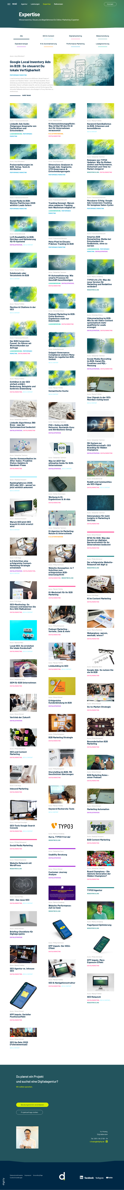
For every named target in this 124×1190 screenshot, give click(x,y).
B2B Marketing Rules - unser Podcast (98, 776)
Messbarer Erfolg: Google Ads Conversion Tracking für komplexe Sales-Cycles (100, 202)
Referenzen (58, 4)
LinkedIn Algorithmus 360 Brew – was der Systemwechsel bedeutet (22, 424)
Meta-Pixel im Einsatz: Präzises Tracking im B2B (61, 242)
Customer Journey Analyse (58, 873)
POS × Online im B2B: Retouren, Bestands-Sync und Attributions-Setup (61, 427)
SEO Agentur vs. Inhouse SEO (22, 969)
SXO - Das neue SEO (19, 899)
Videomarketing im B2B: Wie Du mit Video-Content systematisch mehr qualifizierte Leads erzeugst (100, 322)
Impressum (28, 1175)
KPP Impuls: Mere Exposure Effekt (96, 961)
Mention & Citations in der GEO (23, 308)
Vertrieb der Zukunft (20, 717)
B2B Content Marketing (98, 839)
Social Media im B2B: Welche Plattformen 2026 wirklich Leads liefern (22, 203)
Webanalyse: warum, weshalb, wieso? (97, 634)
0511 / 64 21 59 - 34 (101, 1138)
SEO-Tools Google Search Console (22, 826)
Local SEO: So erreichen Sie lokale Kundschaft (22, 646)
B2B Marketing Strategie (61, 737)
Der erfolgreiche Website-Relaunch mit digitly (100, 563)
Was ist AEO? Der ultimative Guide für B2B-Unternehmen (61, 463)
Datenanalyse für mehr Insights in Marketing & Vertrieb (98, 518)
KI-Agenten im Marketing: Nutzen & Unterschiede (61, 532)
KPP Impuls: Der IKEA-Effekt (60, 947)
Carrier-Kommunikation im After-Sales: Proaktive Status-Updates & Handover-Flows (23, 461)
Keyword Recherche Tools (61, 808)
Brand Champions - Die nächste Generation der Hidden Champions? (99, 873)
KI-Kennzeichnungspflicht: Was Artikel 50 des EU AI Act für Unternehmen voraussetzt (62, 127)
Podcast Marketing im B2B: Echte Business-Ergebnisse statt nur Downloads (62, 317)
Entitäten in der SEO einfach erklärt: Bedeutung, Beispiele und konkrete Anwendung (23, 385)
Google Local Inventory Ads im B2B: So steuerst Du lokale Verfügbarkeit (30, 66)
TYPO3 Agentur (94, 890)
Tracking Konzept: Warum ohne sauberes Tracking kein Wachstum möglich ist (62, 205)
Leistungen (35, 4)
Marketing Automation (98, 809)
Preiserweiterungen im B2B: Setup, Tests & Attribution (21, 166)
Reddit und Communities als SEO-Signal (99, 482)
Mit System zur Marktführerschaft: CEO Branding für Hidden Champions (99, 446)
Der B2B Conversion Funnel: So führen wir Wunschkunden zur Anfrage (20, 344)
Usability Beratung (58, 854)
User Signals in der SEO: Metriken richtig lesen (99, 398)
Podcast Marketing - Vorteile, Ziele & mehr (59, 630)
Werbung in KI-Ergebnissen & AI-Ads (59, 498)
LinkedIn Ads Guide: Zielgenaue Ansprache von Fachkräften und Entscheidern (23, 127)
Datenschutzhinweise (16, 1175)
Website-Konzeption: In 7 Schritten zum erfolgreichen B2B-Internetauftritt (61, 571)
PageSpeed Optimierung (99, 924)
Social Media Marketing (21, 845)
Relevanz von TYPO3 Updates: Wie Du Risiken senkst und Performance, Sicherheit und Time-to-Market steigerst (99, 164)
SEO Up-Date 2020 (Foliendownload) (19, 1043)
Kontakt (110, 4)
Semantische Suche (58, 390)
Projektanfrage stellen (29, 1112)
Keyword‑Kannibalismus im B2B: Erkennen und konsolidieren (99, 126)
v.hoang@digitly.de (97, 1141)
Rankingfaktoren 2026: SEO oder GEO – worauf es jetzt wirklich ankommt (22, 485)
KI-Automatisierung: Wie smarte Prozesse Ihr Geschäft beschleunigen (61, 277)
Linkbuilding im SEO (58, 666)
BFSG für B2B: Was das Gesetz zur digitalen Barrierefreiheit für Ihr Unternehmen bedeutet (99, 541)
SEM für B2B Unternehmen (23, 682)
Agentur (24, 4)
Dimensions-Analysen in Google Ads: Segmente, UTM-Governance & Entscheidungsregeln (61, 168)
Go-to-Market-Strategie (99, 706)
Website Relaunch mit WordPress (21, 864)
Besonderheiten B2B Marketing (97, 742)
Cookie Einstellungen (16, 1177)
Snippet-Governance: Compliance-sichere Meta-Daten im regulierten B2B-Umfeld (62, 356)
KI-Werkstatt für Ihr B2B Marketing (61, 593)
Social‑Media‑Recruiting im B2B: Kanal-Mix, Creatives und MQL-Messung (99, 362)
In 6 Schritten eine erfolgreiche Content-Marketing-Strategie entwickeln (21, 564)
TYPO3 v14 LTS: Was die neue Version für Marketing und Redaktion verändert (99, 283)
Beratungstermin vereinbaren (32, 1105)
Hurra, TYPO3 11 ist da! (59, 836)
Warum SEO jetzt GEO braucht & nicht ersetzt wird (21, 524)
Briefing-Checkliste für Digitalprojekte (21, 932)
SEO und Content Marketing (18, 752)
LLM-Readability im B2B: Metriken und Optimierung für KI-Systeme (23, 239)
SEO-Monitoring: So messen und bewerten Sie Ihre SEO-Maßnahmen (23, 606)
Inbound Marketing (19, 788)
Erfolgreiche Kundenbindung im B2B (60, 701)
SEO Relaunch (94, 996)
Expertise (47, 4)
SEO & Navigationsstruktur (62, 982)
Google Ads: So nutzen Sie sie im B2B (100, 671)
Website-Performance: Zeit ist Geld (60, 906)
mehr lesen (26, 95)
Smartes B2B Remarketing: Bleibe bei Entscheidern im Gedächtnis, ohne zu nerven (99, 241)
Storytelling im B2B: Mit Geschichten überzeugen (61, 773)
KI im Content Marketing (99, 598)
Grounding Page (38, 1175)
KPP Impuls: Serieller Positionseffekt (20, 1015)
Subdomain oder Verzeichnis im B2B (19, 274)
